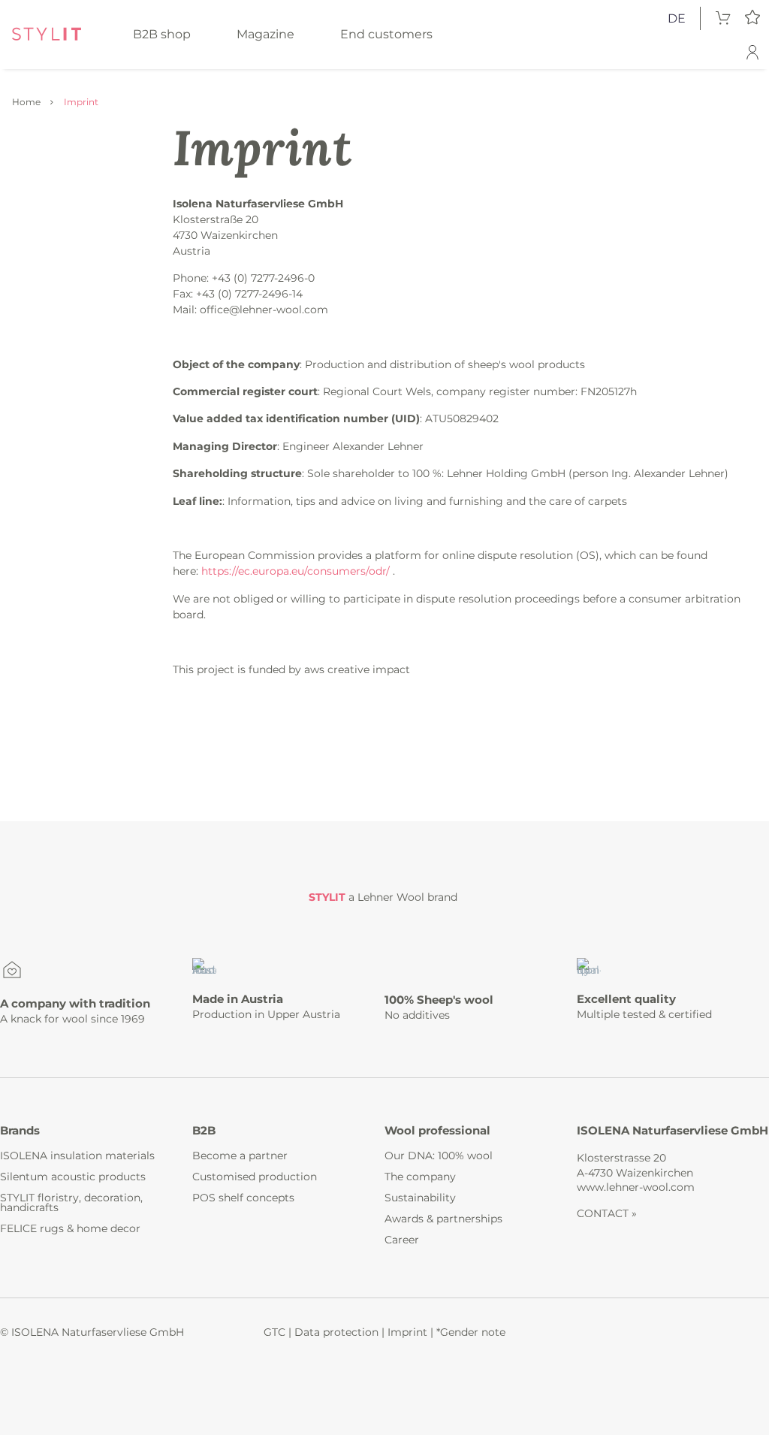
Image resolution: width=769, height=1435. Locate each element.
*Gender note (470, 1332)
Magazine (265, 34)
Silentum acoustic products (73, 1176)
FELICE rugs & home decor (70, 1228)
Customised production (254, 1176)
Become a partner (240, 1155)
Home (26, 101)
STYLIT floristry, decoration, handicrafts (71, 1202)
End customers (386, 34)
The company (420, 1176)
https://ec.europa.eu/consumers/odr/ (295, 571)
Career (401, 1239)
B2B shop (162, 34)
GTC (274, 1332)
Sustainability (420, 1197)
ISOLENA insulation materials (77, 1155)
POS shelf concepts (243, 1197)
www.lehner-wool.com (636, 1187)
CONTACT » (607, 1213)
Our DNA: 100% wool (438, 1155)
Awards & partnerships (443, 1218)
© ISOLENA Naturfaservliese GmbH (92, 1332)
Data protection (336, 1332)
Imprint (407, 1332)
